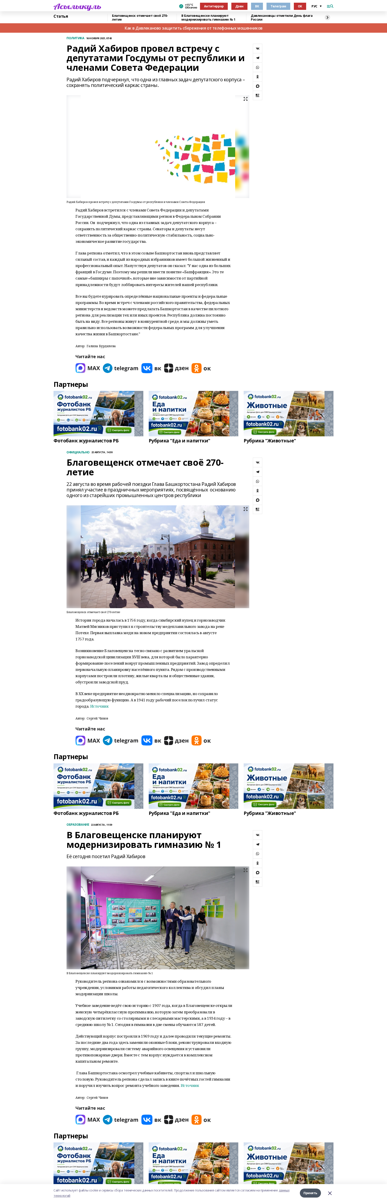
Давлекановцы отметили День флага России (282, 17)
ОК (300, 6)
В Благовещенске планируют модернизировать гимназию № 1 (208, 17)
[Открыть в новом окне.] (87, 368)
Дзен (239, 6)
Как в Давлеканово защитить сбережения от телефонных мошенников (193, 28)
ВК (257, 6)
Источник (99, 706)
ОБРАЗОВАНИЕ (78, 825)
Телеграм (278, 6)
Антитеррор (214, 6)
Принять (310, 1193)
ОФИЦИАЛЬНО (78, 452)
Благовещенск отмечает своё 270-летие (140, 17)
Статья (61, 16)
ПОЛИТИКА (75, 38)
